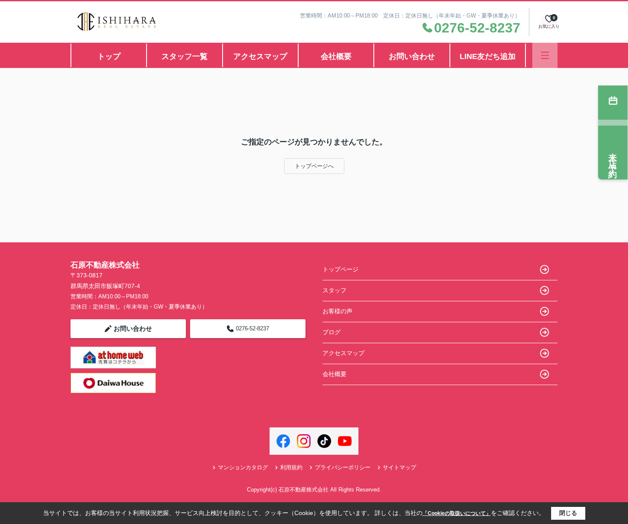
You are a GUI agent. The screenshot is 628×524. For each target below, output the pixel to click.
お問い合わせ (412, 56)
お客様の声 (337, 311)
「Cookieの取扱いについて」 (457, 513)
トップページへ (314, 166)
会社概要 (336, 56)
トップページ (340, 269)
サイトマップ (399, 467)
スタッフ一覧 (184, 56)
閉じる (568, 512)
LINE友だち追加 (488, 56)
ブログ (331, 332)
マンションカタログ (243, 467)
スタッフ (334, 290)
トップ (108, 56)
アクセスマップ (260, 56)
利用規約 (291, 467)
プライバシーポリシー (342, 467)
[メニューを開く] (545, 55)
